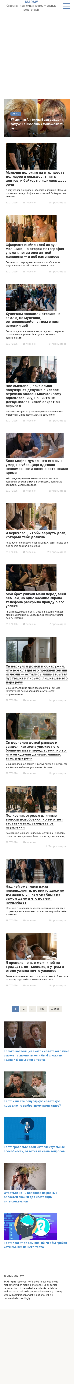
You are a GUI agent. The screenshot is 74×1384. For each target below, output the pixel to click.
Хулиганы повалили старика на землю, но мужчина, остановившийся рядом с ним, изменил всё (33, 320)
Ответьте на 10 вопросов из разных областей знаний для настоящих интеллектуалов (30, 1197)
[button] (30, 133)
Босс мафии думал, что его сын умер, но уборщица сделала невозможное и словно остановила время (37, 467)
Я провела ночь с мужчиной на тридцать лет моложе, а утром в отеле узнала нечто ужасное (35, 966)
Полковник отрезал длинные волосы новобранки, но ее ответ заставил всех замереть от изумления (34, 821)
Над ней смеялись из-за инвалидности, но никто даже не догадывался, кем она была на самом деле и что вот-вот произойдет (35, 894)
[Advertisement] (37, 51)
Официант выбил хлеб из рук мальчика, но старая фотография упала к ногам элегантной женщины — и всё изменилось (35, 251)
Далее (55, 1008)
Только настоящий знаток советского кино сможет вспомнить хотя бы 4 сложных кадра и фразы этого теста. (36, 1055)
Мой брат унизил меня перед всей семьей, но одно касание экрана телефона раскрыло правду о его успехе (36, 600)
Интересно (29, 202)
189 (42, 1008)
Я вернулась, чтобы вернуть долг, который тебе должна (36, 535)
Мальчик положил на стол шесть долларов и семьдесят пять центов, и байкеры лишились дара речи (36, 178)
